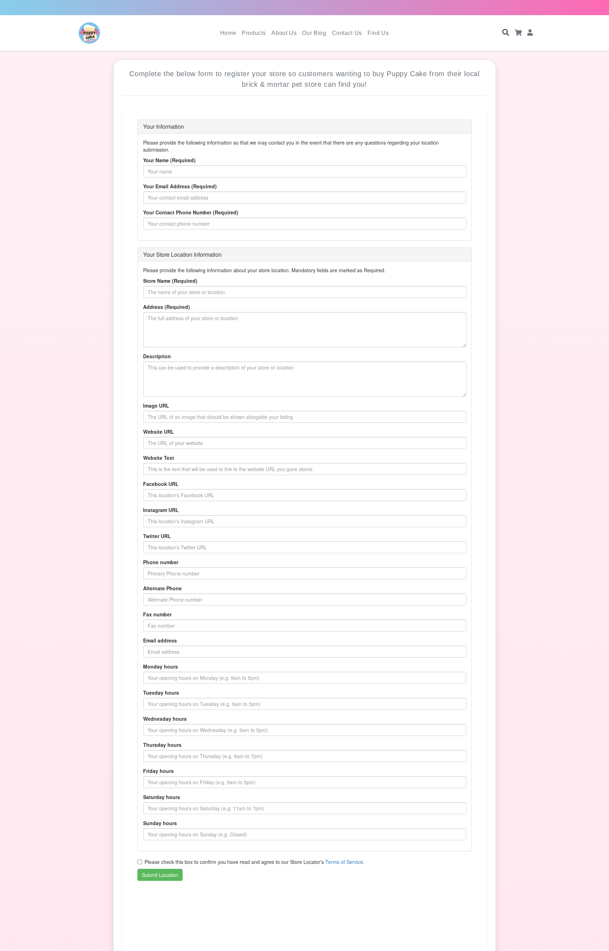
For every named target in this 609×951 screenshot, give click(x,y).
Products (254, 33)
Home (228, 33)
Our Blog (314, 33)
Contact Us (347, 33)
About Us (283, 33)
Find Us (378, 33)
